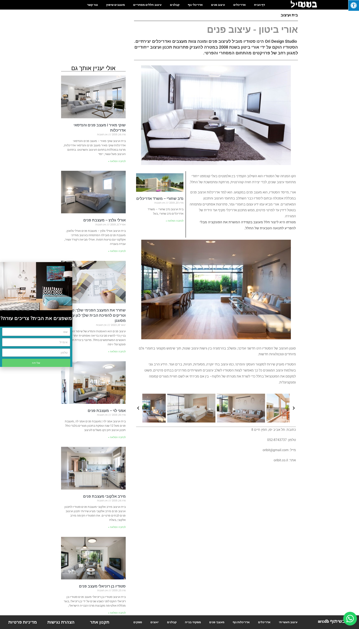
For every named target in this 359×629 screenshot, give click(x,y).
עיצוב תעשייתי (288, 622)
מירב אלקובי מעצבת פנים (104, 496)
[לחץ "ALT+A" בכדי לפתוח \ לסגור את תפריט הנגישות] (353, 5)
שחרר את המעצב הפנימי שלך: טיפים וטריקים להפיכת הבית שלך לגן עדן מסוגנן (95, 315)
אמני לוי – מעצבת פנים (107, 410)
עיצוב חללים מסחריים (147, 4)
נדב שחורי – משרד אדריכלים (159, 198)
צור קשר (92, 4)
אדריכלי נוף (195, 4)
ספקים (137, 622)
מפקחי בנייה (193, 622)
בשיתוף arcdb (331, 621)
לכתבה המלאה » (174, 220)
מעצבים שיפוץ (115, 4)
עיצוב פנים (218, 4)
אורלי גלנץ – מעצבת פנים (104, 220)
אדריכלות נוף (241, 622)
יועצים (154, 622)
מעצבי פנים (216, 622)
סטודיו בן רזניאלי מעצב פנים (102, 586)
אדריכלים (239, 4)
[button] (138, 408)
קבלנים (175, 4)
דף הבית (259, 4)
